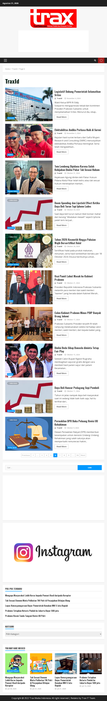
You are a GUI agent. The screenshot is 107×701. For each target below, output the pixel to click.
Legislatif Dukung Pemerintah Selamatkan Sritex (29, 104)
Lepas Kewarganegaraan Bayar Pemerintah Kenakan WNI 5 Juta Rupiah (36, 605)
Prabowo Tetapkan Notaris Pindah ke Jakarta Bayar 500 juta (32, 610)
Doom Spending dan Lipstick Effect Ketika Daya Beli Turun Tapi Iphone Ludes (29, 214)
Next (83, 455)
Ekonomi (11, 118)
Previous (26, 455)
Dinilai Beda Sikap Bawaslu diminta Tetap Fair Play (29, 361)
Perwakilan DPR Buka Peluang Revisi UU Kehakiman (29, 434)
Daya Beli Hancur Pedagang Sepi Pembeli (29, 397)
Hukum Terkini (13, 264)
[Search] (95, 60)
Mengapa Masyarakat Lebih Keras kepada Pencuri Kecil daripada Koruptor (38, 595)
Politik (10, 155)
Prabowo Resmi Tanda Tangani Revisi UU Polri (25, 615)
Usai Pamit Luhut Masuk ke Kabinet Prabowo (29, 287)
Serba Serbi (12, 448)
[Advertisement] (53, 44)
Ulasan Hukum (13, 191)
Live (101, 60)
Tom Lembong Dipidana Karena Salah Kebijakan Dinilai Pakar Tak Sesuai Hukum (29, 177)
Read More (61, 117)
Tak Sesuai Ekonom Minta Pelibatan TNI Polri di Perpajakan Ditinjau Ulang (37, 600)
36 (77, 455)
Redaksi (74, 698)
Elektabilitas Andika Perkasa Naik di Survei (29, 141)
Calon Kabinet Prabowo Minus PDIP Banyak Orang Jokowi (29, 324)
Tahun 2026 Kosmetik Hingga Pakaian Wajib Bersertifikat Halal (29, 251)
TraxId (59, 98)
